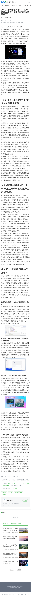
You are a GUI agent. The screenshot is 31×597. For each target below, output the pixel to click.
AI (16, 5)
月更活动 (7, 5)
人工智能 (4, 492)
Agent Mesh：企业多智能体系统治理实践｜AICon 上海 (10, 546)
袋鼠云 (16, 492)
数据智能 (10, 492)
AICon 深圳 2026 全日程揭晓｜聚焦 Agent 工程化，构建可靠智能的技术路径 (10, 529)
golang (20, 5)
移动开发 (26, 5)
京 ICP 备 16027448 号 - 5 (15, 587)
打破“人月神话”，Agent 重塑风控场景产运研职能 (10, 537)
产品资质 (15, 589)
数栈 (21, 492)
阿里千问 (4, 494)
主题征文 (13, 5)
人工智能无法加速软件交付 (10, 561)
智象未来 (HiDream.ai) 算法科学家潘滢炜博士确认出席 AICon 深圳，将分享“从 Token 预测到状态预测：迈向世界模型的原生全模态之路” (10, 554)
